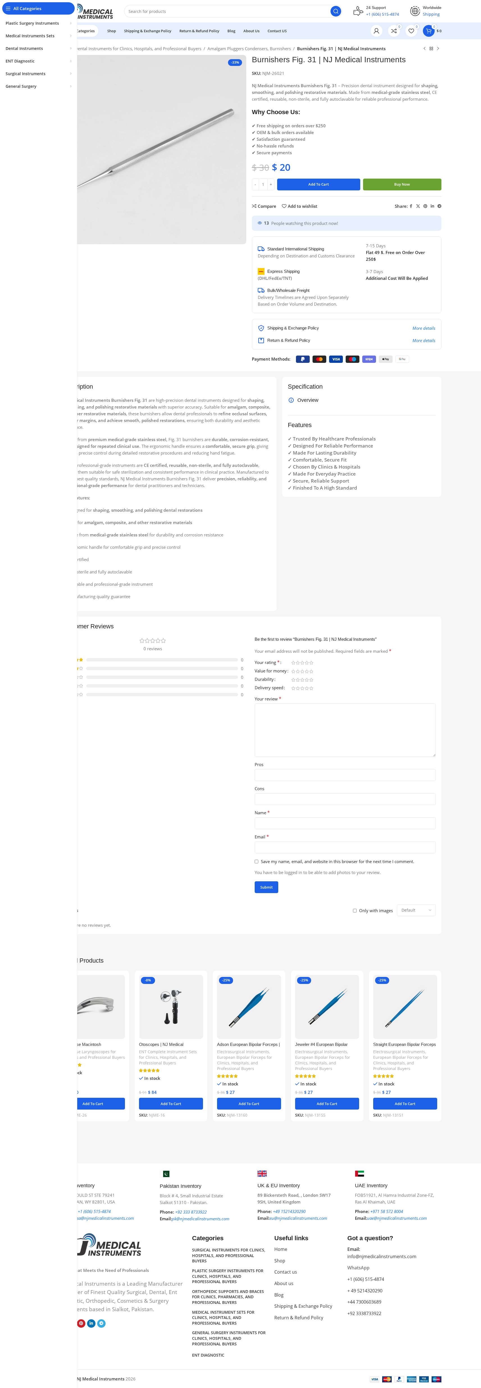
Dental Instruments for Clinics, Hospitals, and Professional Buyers (138, 48)
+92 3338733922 (364, 1313)
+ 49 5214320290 (364, 1291)
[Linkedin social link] (432, 206)
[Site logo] (85, 10)
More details (423, 328)
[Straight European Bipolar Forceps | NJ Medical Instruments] (405, 1007)
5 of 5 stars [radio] (311, 663)
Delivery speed (269, 688)
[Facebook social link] (411, 206)
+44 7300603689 (364, 1302)
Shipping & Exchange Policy (303, 1306)
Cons (259, 788)
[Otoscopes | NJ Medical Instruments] (171, 1007)
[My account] (376, 30)
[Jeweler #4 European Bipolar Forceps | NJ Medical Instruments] (327, 1007)
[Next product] (438, 48)
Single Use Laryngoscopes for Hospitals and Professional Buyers (93, 1054)
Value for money (271, 671)
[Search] (335, 11)
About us (283, 1283)
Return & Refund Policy (298, 1318)
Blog (279, 1295)
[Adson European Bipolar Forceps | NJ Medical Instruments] (249, 1007)
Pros (259, 764)
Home (280, 1249)
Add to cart (318, 184)
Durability (264, 679)
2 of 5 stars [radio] (298, 663)
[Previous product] (424, 48)
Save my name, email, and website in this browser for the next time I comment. (337, 861)
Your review (268, 699)
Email (262, 837)
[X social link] (418, 206)
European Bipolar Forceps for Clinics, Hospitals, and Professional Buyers (244, 1063)
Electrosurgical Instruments (243, 1051)
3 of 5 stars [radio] (302, 663)
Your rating (267, 662)
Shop (279, 1261)
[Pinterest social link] (425, 206)
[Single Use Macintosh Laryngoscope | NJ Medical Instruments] (93, 1007)
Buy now (402, 184)
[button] (93, 1104)
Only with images (376, 910)
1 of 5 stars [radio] (293, 663)
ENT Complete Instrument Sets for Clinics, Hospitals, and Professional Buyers (168, 1057)
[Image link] (99, 1244)
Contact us (285, 1272)
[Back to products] (431, 48)
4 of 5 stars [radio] (307, 663)
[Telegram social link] (439, 206)
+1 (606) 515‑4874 (365, 1279)
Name (262, 813)
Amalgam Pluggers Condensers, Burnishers (249, 48)
